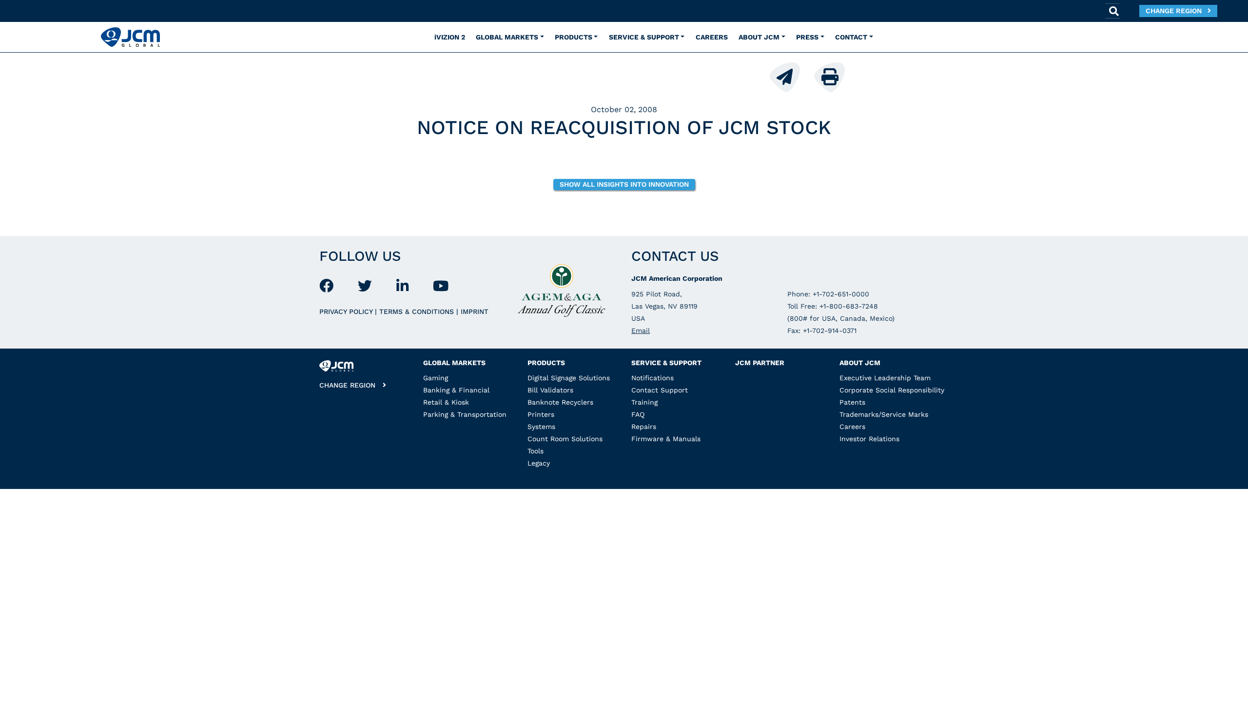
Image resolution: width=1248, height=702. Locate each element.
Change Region (1177, 11)
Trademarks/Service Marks (883, 414)
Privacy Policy (347, 311)
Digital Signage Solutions (568, 378)
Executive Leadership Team (885, 378)
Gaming (435, 378)
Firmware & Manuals (666, 439)
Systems (541, 426)
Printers (540, 414)
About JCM (859, 363)
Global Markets (454, 363)
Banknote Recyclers (560, 402)
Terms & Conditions (417, 311)
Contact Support (659, 390)
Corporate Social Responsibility (891, 390)
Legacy (538, 463)
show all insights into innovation (624, 184)
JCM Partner (759, 363)
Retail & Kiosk (446, 402)
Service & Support (666, 363)
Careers (852, 426)
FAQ (637, 414)
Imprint (474, 311)
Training (644, 402)
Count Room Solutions (565, 439)
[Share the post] (791, 76)
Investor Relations (869, 439)
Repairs (643, 426)
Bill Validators (550, 390)
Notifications (652, 378)
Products (546, 363)
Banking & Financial (456, 390)
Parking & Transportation (465, 414)
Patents (852, 402)
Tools (535, 451)
